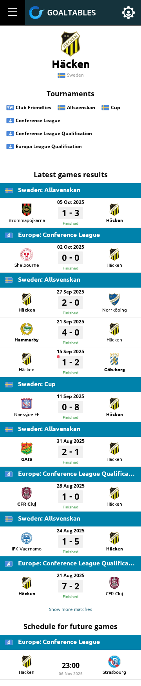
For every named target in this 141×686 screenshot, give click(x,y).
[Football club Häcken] (114, 207)
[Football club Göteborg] (114, 356)
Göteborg (114, 369)
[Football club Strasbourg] (114, 658)
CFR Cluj (26, 504)
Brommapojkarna (27, 220)
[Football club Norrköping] (114, 296)
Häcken (114, 220)
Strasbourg (114, 672)
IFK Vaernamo (27, 548)
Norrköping (114, 309)
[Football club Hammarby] (26, 326)
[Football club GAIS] (26, 445)
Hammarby (26, 339)
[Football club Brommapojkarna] (26, 207)
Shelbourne (26, 265)
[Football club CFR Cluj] (26, 490)
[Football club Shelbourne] (26, 251)
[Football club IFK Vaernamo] (26, 535)
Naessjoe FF (26, 414)
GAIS (26, 459)
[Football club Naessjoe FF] (26, 401)
